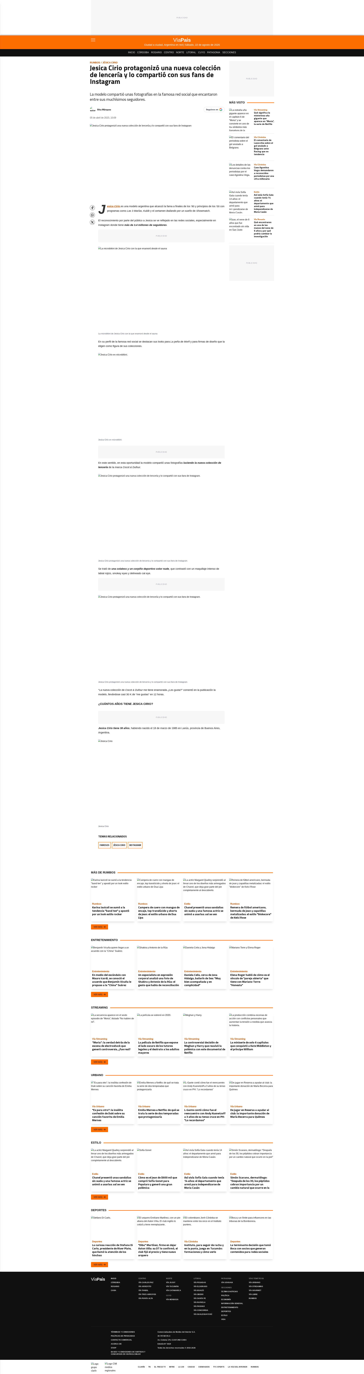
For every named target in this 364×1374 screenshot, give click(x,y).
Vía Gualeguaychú (203, 1314)
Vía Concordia (201, 1310)
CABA (113, 1290)
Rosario (156, 52)
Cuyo (201, 52)
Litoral (191, 52)
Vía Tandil (143, 1290)
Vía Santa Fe (200, 1298)
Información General (232, 1303)
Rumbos (95, 62)
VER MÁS (98, 927)
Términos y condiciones (123, 1332)
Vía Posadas (200, 1282)
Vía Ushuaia (227, 1282)
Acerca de (116, 1344)
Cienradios (204, 1367)
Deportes (226, 1311)
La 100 (181, 1367)
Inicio (131, 52)
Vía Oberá (199, 1294)
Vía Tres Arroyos (147, 1294)
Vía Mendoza (172, 1300)
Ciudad (191, 1367)
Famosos (104, 845)
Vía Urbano (254, 1282)
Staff (113, 1348)
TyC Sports (218, 1367)
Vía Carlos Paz (145, 1282)
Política (225, 1296)
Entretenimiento (229, 1307)
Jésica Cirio (109, 62)
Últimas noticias (229, 1292)
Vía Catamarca (173, 1290)
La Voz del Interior (237, 1367)
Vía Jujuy (170, 1282)
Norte (180, 52)
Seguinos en (212, 109)
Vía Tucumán (172, 1286)
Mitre (172, 1367)
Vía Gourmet (255, 1290)
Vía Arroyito (144, 1286)
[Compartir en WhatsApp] (92, 215)
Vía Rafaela (199, 1302)
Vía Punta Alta (145, 1298)
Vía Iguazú (199, 1290)
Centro (169, 52)
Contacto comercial (121, 1340)
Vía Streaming (256, 1286)
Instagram (135, 845)
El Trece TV (160, 1367)
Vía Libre (253, 1294)
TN (149, 1367)
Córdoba (143, 52)
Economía (226, 1300)
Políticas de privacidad (123, 1336)
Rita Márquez (104, 109)
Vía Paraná (199, 1306)
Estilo (224, 1315)
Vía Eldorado (200, 1286)
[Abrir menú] (117, 40)
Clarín (141, 1367)
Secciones (229, 52)
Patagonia (213, 52)
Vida (223, 1319)
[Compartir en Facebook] (92, 207)
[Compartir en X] (92, 222)
